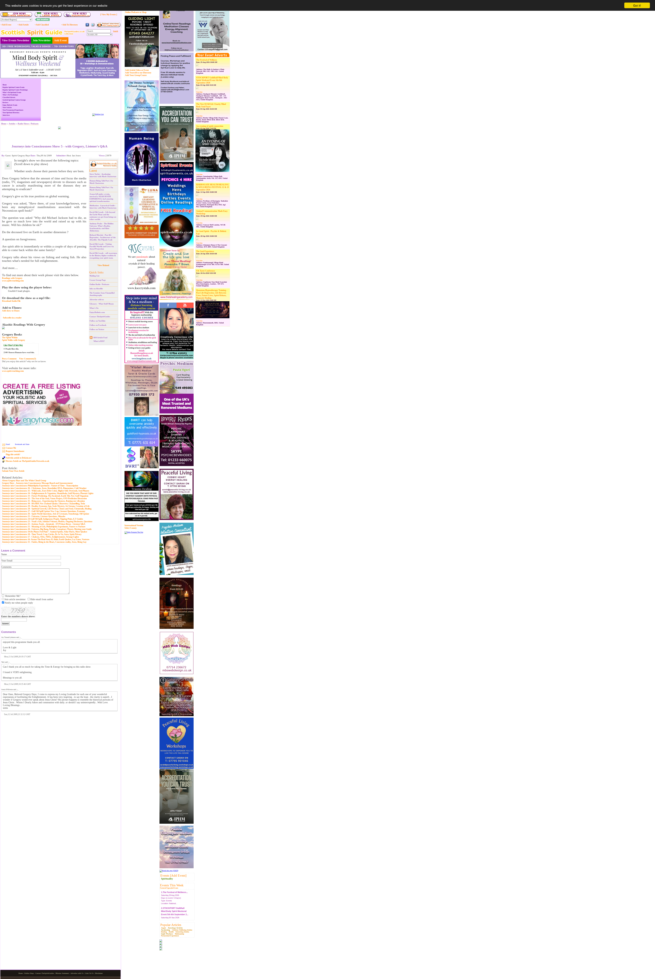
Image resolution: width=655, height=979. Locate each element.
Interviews (6, 115)
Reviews (5, 102)
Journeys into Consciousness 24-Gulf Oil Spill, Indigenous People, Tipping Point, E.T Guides (42, 519)
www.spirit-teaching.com (13, 281)
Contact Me (11, 448)
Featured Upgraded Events (169, 888)
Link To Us (89, 973)
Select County (131, 528)
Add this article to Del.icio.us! (19, 458)
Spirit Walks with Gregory (13, 340)
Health (171, 932)
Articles (12, 124)
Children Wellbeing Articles (182, 930)
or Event (145, 70)
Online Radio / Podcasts (99, 284)
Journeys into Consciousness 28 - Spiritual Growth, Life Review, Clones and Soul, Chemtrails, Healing (46, 509)
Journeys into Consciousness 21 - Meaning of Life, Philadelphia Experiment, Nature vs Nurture (43, 526)
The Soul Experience (205, 251)
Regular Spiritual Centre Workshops (15, 90)
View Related (103, 265)
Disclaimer (99, 973)
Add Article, (130, 70)
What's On (94, 308)
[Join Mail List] (98, 114)
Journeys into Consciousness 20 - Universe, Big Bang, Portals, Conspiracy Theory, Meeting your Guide (47, 529)
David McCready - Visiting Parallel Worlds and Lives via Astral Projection (102, 246)
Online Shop (29, 973)
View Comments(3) (27, 359)
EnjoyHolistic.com (97, 312)
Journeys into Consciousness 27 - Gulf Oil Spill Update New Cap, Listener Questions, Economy (43, 511)
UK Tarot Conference (205, 271)
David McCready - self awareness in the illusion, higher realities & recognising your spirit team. (103, 255)
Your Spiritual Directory (11, 112)
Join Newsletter (42, 40)
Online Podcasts (132, 12)
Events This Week (172, 885)
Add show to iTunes (11, 311)
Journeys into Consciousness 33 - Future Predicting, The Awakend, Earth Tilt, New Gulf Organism (45, 496)
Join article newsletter (15, 599)
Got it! (637, 5)
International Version (134, 525)
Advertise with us (97, 299)
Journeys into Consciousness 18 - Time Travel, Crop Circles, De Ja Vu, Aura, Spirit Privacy (42, 534)
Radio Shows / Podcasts (28, 124)
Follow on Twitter (97, 329)
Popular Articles (170, 925)
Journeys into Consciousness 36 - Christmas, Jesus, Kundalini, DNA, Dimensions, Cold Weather (44, 488)
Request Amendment (15, 451)
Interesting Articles (182, 932)
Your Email (6, 560)
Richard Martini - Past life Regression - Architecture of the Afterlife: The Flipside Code (103, 237)
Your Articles (7, 107)
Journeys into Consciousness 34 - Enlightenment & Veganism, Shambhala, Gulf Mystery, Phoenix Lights (47, 493)
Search (115, 31)
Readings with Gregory (12, 278)
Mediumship (179, 934)
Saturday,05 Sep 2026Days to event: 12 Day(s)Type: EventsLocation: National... (174, 906)
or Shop (143, 12)
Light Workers (167, 934)
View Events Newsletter (15, 40)
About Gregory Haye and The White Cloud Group (24, 480)
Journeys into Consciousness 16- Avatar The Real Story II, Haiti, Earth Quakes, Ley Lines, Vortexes (45, 539)
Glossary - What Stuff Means (102, 304)
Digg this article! (13, 454)
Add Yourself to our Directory (138, 73)
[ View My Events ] (108, 14)
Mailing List (94, 276)
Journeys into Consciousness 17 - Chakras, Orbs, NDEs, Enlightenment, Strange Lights (40, 537)
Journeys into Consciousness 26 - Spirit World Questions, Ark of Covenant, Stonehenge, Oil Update (45, 514)
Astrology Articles (175, 928)
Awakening (165, 930)
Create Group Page (98, 280)
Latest (93, 170)
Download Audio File (11, 301)
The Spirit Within (10, 337)
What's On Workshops (10, 95)
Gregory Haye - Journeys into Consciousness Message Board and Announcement (37, 483)
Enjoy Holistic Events (10, 105)
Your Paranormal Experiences (13, 110)
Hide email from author (41, 599)
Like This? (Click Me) (13, 345)
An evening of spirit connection (209, 126)
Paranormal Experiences (170, 936)
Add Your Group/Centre (136, 75)
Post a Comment (9, 359)
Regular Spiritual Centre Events (14, 87)
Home (5, 85)
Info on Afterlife (96, 289)
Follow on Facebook (98, 325)
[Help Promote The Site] (134, 532)
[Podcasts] (108, 27)
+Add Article (23, 25)
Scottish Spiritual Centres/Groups (14, 100)
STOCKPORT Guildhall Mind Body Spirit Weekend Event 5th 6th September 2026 (212, 80)
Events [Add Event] (173, 875)
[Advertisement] (59, 134)
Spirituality (167, 878)
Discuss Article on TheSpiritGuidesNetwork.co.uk (27, 461)
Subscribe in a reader (12, 318)
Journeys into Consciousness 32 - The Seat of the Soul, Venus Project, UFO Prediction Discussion (44, 498)
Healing (164, 932)
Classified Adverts (9, 97)
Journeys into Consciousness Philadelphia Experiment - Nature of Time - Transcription (40, 485)
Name (4, 554)
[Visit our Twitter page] (93, 26)
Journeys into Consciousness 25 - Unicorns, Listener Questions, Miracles (33, 516)
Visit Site (199, 92)
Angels (163, 928)
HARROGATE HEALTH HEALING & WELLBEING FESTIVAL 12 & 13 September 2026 (212, 187)
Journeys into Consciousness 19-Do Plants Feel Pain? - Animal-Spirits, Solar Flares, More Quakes (44, 532)
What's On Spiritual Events (12, 92)
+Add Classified (42, 25)
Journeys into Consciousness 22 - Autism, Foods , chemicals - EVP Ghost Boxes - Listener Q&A (43, 524)
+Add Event (6, 25)
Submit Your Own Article (13, 471)
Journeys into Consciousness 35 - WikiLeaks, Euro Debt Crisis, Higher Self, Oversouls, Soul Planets (45, 491)
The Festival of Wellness (206, 60)
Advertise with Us (76, 973)
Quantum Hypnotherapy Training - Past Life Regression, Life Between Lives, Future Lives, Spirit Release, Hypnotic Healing (211, 294)
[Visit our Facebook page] (87, 26)
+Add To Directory (69, 25)
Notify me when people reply (19, 603)
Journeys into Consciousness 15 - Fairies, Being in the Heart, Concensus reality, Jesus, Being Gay (44, 542)
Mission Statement (62, 973)
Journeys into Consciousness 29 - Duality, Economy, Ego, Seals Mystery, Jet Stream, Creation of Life (46, 506)
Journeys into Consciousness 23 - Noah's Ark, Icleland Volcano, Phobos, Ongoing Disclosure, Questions (47, 521)
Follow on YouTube (97, 321)
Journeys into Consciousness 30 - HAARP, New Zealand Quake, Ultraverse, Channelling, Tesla (43, 503)
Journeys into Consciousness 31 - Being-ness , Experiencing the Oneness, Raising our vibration (43, 501)
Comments (6, 567)
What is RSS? (99, 341)
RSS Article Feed (100, 338)
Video (138, 70)
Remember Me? (12, 596)
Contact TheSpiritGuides (100, 317)
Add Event (60, 40)
